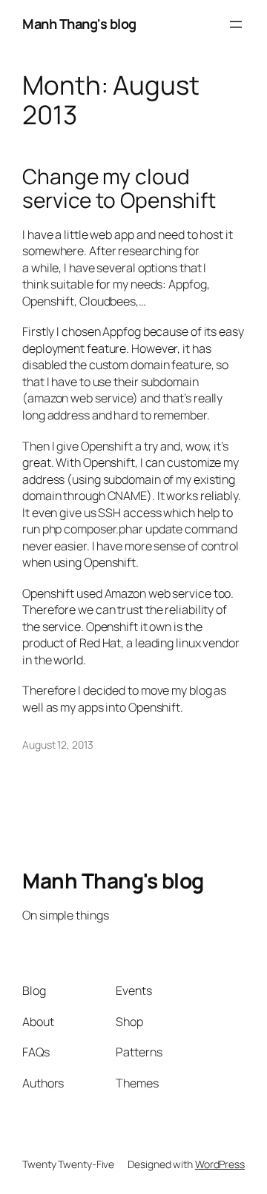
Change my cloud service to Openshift (119, 188)
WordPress (220, 1164)
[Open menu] (236, 24)
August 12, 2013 (57, 745)
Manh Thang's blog (79, 24)
